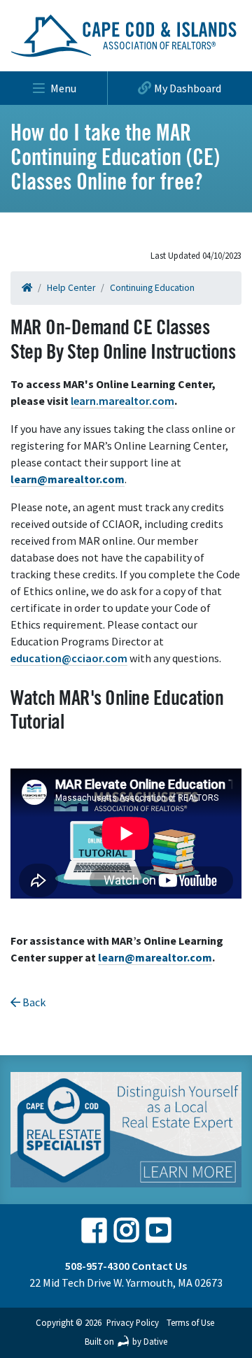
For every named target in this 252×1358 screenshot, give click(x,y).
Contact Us (159, 1266)
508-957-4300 (97, 1266)
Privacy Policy (132, 1322)
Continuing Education (152, 288)
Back (33, 1002)
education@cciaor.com (68, 658)
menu (63, 88)
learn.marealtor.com (122, 401)
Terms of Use (190, 1322)
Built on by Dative (126, 1341)
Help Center (71, 288)
